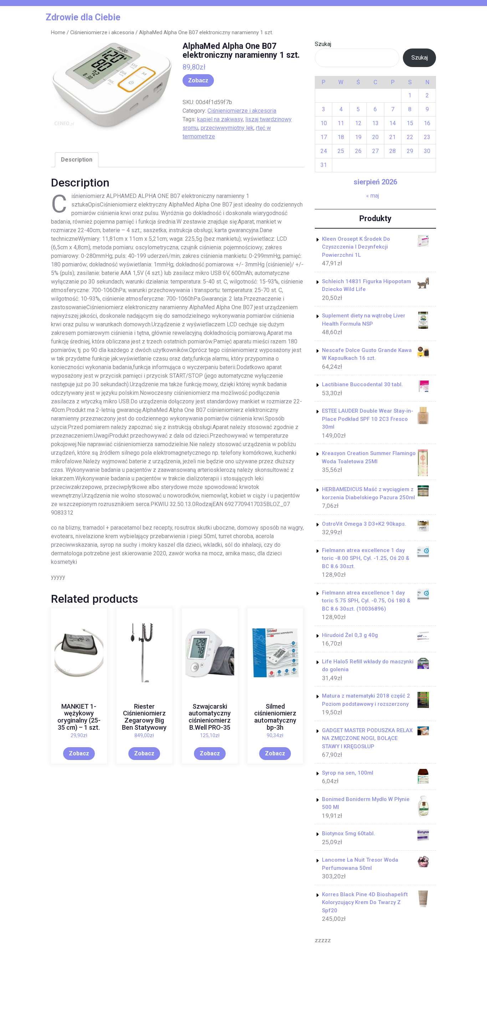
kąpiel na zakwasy (220, 119)
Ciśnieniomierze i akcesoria (102, 32)
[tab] (76, 159)
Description (76, 159)
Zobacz (198, 80)
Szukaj (323, 44)
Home (58, 32)
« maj (372, 195)
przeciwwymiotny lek (227, 127)
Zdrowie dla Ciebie (83, 17)
